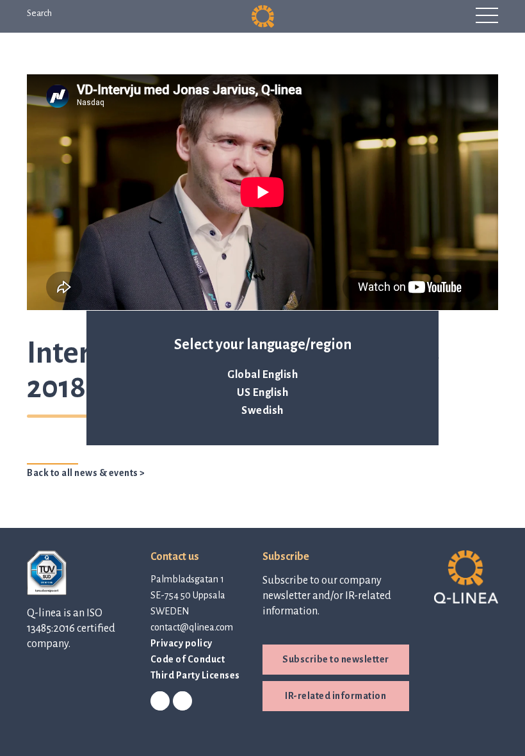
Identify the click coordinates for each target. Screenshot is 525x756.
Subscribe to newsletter (335, 659)
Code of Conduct (187, 659)
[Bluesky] (182, 701)
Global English (262, 375)
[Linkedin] (160, 701)
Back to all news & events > (86, 473)
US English (262, 393)
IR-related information (335, 696)
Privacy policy (181, 643)
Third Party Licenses (195, 675)
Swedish (262, 410)
